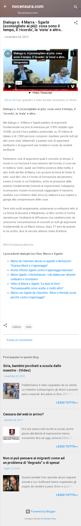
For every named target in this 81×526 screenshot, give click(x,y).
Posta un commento (19, 340)
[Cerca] (75, 7)
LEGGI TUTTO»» (67, 402)
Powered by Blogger (43, 511)
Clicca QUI (10, 100)
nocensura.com (28, 6)
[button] (75, 23)
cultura (16, 327)
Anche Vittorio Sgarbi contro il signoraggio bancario (42, 270)
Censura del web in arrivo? (23, 414)
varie (28, 327)
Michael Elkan (50, 519)
